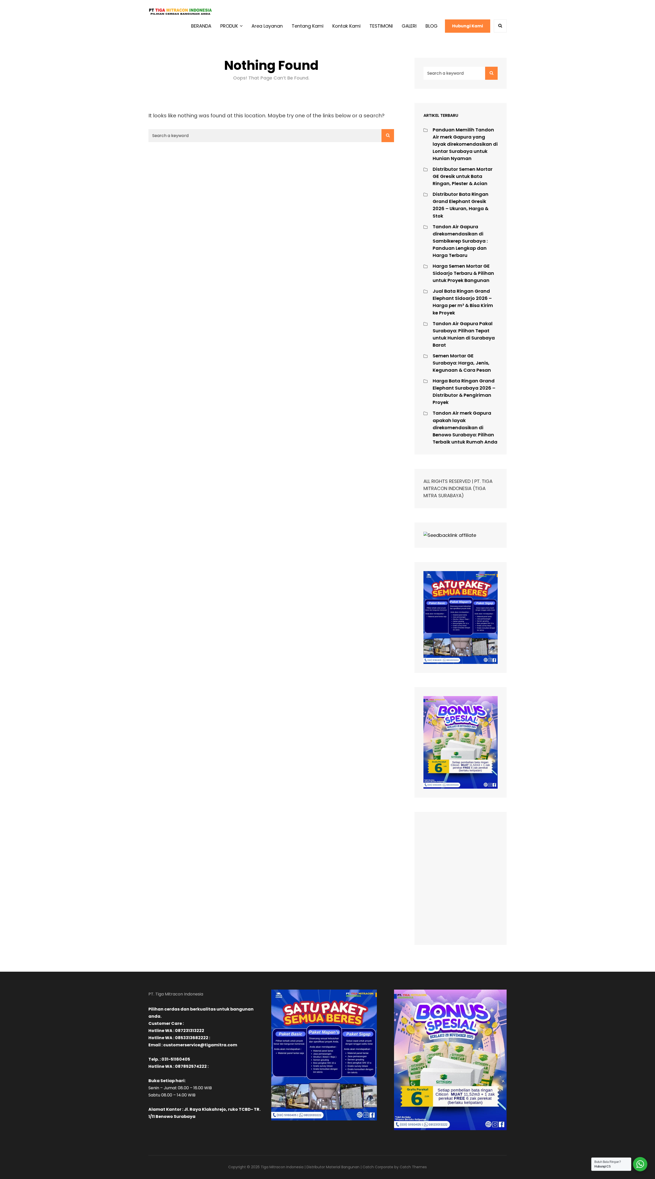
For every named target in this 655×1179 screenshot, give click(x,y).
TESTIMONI (381, 26)
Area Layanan (267, 26)
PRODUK (229, 26)
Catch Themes (413, 1167)
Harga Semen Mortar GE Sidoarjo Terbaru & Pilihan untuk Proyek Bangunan (463, 273)
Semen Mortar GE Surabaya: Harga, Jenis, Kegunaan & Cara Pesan (462, 363)
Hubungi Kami (467, 26)
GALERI (409, 26)
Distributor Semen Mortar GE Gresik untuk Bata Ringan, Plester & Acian (463, 176)
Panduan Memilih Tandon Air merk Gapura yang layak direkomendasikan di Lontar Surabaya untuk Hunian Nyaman (465, 144)
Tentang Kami (307, 26)
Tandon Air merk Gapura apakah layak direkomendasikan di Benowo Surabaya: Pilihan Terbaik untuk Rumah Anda (465, 427)
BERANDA (201, 26)
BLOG (431, 26)
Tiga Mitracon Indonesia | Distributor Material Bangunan (310, 1167)
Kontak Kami (346, 26)
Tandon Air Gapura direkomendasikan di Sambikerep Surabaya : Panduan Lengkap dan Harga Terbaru (460, 240)
